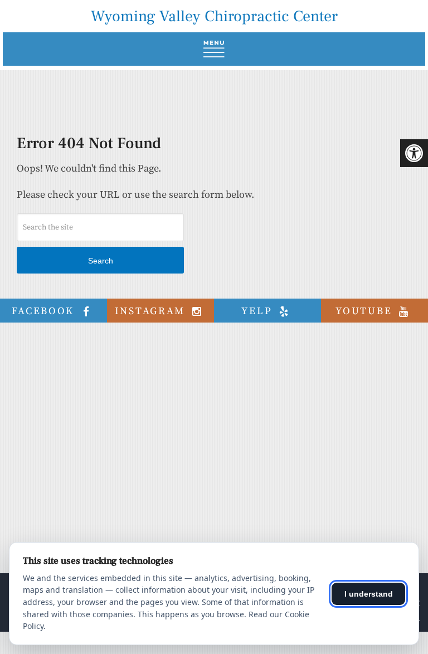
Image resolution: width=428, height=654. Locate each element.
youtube (365, 311)
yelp (258, 311)
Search (100, 260)
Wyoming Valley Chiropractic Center (214, 16)
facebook (45, 311)
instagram (152, 311)
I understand (368, 593)
